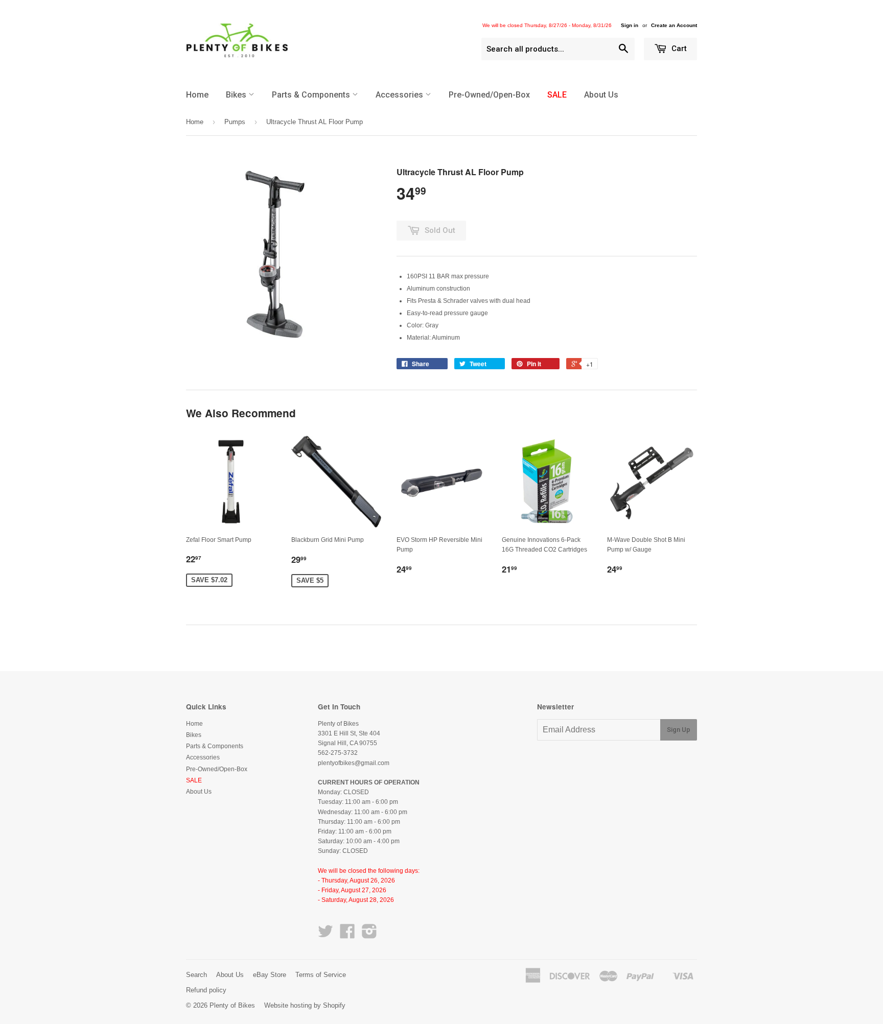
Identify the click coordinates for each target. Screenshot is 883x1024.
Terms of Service (320, 975)
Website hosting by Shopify (304, 1005)
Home (197, 95)
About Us (601, 95)
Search (196, 975)
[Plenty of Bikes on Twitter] (325, 935)
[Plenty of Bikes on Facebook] (347, 935)
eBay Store (269, 975)
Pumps (234, 122)
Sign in (629, 25)
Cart (678, 48)
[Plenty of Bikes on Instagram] (369, 935)
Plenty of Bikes (232, 1005)
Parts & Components (312, 95)
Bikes (237, 95)
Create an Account (674, 25)
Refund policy (206, 990)
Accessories (400, 95)
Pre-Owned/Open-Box (489, 95)
